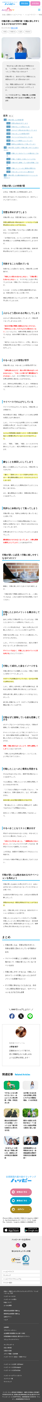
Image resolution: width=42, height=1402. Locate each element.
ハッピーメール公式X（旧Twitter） (14, 1364)
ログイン (21, 1209)
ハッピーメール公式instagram (12, 1367)
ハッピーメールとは (9, 1296)
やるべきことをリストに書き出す (20, 172)
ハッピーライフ (30, 15)
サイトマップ (8, 1381)
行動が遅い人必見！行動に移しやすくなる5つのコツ (21, 148)
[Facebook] (12, 1016)
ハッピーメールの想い (10, 1299)
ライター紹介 (7, 1282)
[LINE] (30, 1016)
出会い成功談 (8, 1347)
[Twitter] (21, 1016)
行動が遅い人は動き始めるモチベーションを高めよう (21, 176)
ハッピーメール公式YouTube (12, 1370)
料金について (8, 1302)
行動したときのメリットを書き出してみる (22, 154)
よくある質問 (8, 1305)
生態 (20, 31)
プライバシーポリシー (10, 1330)
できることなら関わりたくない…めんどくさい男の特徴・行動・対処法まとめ (11, 1098)
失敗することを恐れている (18, 127)
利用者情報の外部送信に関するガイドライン (17, 1336)
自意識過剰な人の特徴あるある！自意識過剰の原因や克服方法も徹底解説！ (29, 1153)
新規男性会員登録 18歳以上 (12, 1313)
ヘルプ (6, 1319)
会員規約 (6, 1327)
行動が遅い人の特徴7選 (14, 120)
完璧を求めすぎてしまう (17, 123)
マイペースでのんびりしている (20, 137)
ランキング (7, 1275)
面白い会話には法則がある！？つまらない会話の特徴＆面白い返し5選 (29, 1124)
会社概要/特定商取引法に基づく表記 (14, 1333)
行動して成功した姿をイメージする (21, 159)
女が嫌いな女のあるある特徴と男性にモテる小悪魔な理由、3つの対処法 (30, 1096)
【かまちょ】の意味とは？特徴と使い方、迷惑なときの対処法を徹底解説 (11, 1153)
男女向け (28, 31)
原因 (5, 31)
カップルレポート (9, 1344)
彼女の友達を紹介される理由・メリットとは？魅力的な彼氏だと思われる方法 (11, 1125)
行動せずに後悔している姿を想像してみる (22, 163)
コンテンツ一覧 (8, 1378)
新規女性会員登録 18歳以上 (12, 1310)
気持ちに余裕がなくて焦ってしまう (21, 144)
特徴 (40, 15)
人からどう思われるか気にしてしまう (22, 130)
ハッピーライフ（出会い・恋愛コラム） (15, 1357)
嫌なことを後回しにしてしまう (20, 140)
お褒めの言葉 (8, 1350)
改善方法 (13, 31)
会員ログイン (8, 1316)
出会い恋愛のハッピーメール (12, 15)
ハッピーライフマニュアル (12, 1279)
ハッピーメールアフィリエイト (13, 1375)
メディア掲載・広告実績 (11, 1353)
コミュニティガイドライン (11, 1339)
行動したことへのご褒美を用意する (21, 168)
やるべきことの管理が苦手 (18, 134)
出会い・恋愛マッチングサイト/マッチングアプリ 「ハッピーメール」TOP (21, 1292)
